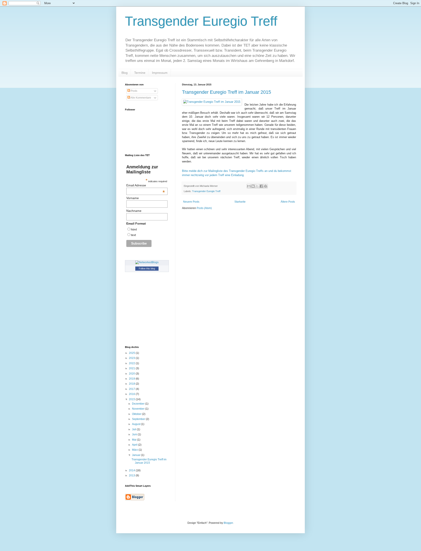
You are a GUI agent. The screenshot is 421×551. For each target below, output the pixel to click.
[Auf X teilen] (257, 186)
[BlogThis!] (253, 186)
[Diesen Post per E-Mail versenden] (249, 186)
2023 (132, 358)
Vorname (132, 198)
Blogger (228, 522)
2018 (132, 383)
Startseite (240, 201)
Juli (134, 429)
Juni (135, 434)
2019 (132, 378)
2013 (132, 475)
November (138, 408)
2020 (132, 373)
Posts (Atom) (204, 208)
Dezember (138, 403)
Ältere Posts (288, 201)
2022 (132, 363)
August (136, 424)
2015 (132, 399)
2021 (132, 368)
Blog (124, 72)
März (135, 449)
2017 (132, 389)
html (134, 229)
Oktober (137, 414)
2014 (132, 470)
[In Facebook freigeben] (261, 186)
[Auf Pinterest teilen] (265, 186)
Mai (134, 439)
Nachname (133, 210)
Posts (133, 90)
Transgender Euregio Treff (201, 21)
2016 (132, 394)
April (135, 444)
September (139, 419)
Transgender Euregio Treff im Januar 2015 (226, 92)
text (133, 235)
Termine (139, 72)
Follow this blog (147, 268)
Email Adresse (145, 185)
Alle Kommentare (140, 97)
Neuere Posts (191, 201)
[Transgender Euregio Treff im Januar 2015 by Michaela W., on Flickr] (212, 102)
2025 (132, 353)
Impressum (160, 72)
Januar (136, 455)
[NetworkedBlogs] (147, 262)
